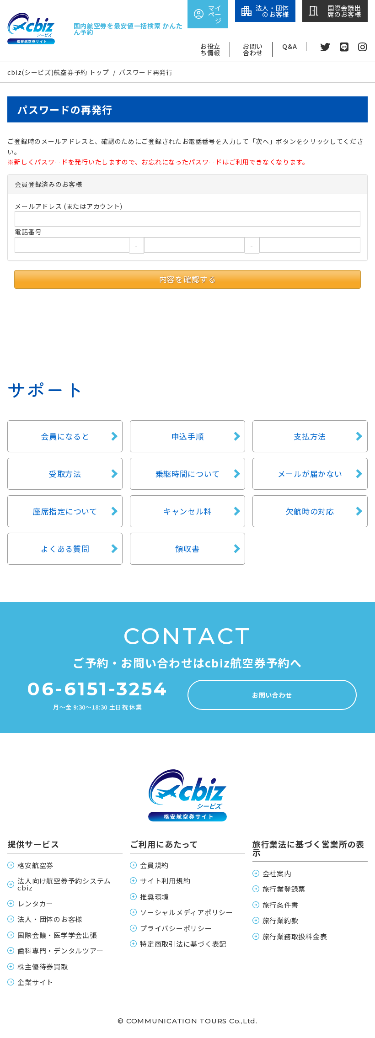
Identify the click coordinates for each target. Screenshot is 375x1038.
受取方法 (65, 473)
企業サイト (35, 982)
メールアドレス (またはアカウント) (69, 206)
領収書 (187, 548)
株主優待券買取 (42, 966)
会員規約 (154, 865)
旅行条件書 (280, 904)
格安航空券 (35, 865)
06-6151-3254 (97, 689)
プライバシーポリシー (176, 928)
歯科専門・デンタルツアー (60, 950)
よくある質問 (65, 548)
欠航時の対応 (310, 511)
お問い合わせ (253, 50)
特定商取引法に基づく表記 (183, 943)
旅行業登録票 (284, 888)
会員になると (65, 436)
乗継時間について (187, 473)
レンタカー (35, 903)
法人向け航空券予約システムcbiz (64, 884)
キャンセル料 (187, 511)
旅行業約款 (280, 920)
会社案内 (276, 873)
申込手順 (187, 436)
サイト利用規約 (165, 880)
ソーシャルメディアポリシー (186, 912)
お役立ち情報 (210, 50)
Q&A (289, 46)
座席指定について (65, 511)
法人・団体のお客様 (49, 919)
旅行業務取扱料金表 (294, 936)
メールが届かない (310, 473)
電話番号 (28, 231)
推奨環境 (154, 896)
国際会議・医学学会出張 (56, 935)
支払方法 (310, 436)
